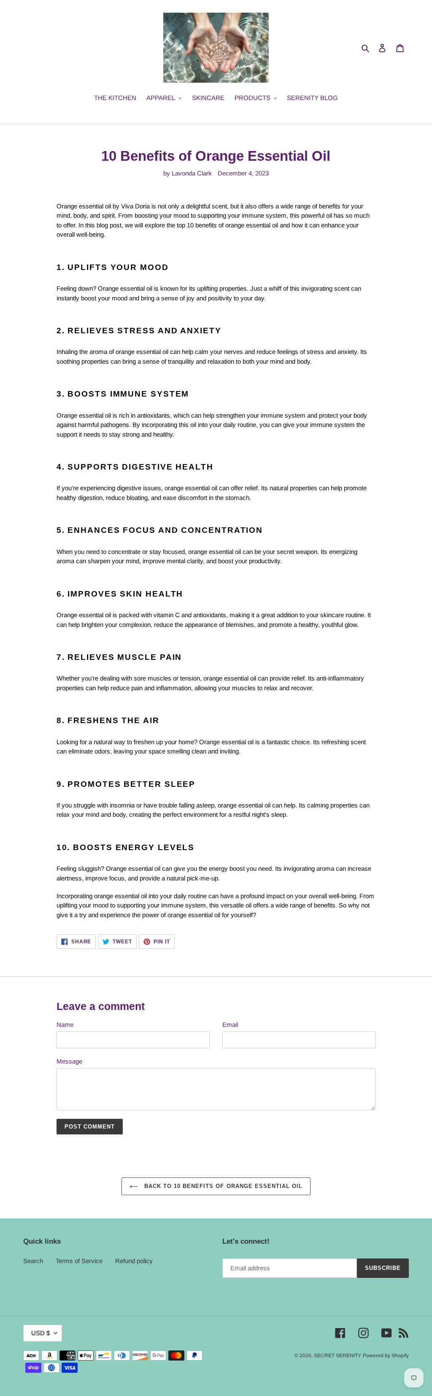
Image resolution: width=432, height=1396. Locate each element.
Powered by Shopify (386, 1355)
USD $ (40, 1333)
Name (65, 1024)
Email (230, 1024)
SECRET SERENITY (337, 1355)
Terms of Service (79, 1260)
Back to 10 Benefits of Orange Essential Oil (222, 1186)
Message (69, 1061)
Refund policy (134, 1260)
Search (33, 1260)
